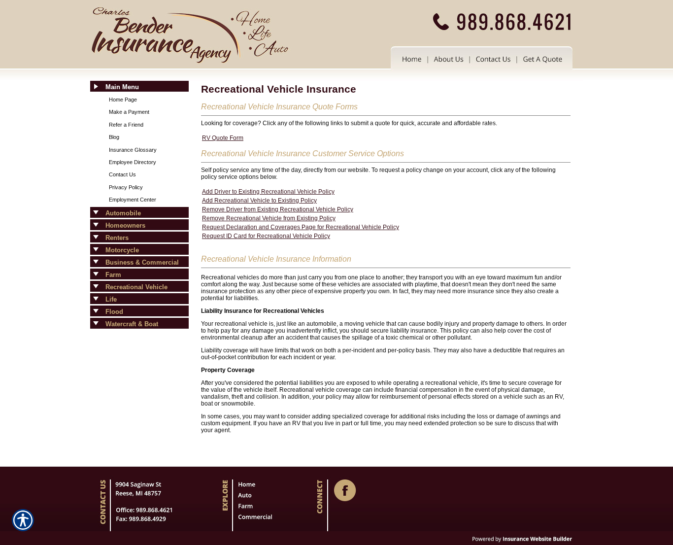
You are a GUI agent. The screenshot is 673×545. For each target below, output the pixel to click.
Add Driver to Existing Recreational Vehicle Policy (268, 191)
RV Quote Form (222, 138)
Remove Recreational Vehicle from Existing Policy (269, 218)
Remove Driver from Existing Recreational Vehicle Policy (277, 209)
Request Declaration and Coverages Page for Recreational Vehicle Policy (300, 227)
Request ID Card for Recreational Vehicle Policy (266, 236)
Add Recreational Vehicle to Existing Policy (259, 200)
